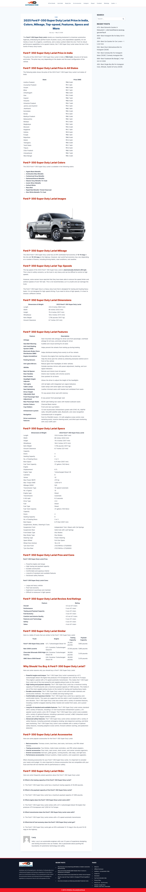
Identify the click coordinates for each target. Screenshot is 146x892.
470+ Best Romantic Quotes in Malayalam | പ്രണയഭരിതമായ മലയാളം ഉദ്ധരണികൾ (110, 30)
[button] (114, 3)
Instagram (86, 3)
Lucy (52, 32)
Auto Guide (60, 3)
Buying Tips (68, 3)
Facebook (99, 3)
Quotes (113, 3)
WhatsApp (106, 3)
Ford (56, 17)
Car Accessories (77, 3)
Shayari (93, 3)
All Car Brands (51, 3)
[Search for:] (111, 19)
